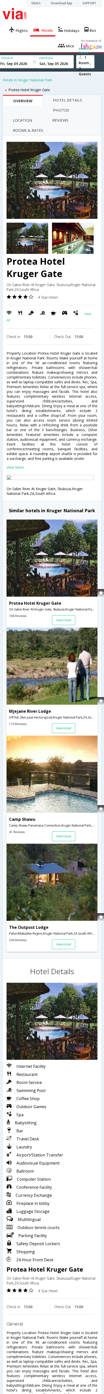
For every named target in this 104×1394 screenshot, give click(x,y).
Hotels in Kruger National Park (27, 80)
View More (15, 467)
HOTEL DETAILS (67, 100)
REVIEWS (60, 120)
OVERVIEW (23, 100)
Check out (46, 58)
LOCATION (22, 120)
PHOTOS (61, 110)
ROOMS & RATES (28, 130)
